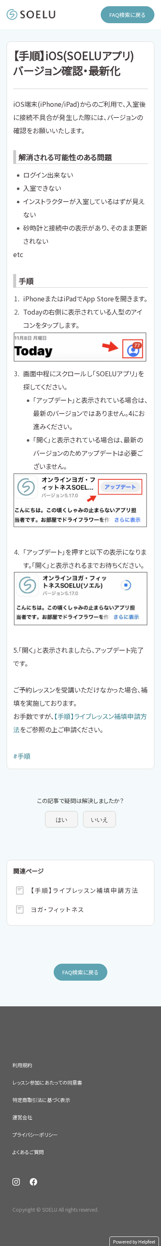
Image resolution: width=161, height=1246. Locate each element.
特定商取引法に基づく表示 (41, 1099)
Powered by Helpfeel (134, 1241)
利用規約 (22, 1064)
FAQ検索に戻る (127, 15)
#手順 (22, 756)
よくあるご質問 (28, 1151)
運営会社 (22, 1117)
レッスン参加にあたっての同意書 (47, 1082)
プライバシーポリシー (35, 1134)
